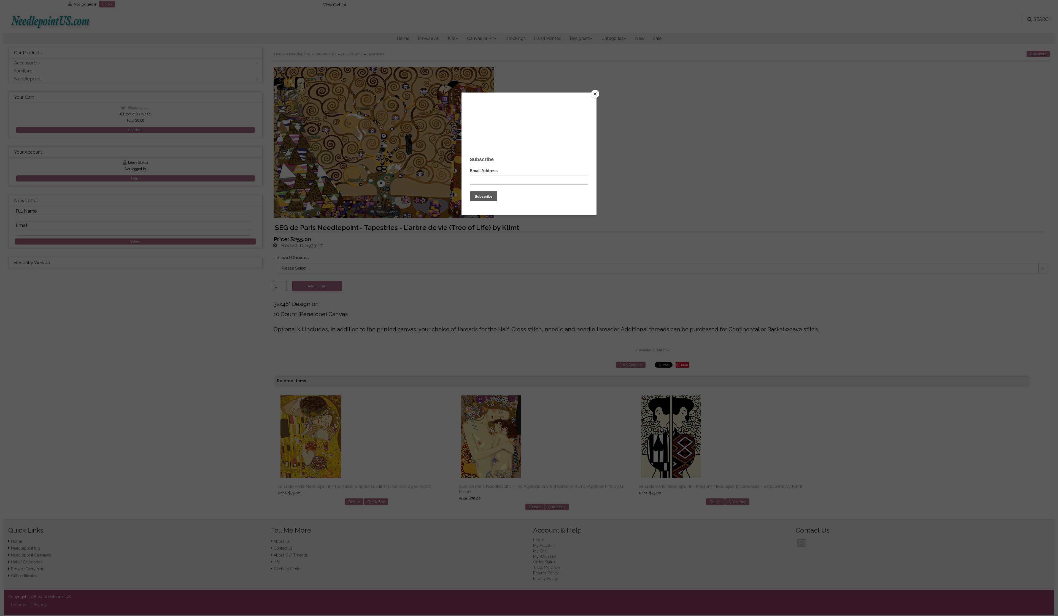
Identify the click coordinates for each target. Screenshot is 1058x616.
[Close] (595, 94)
